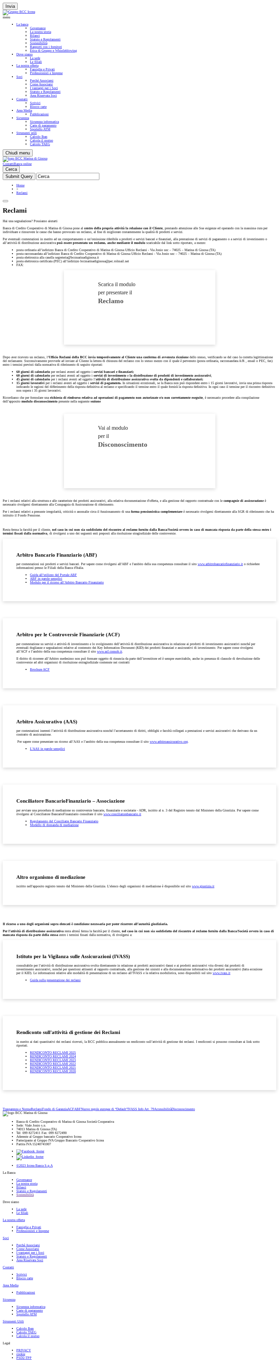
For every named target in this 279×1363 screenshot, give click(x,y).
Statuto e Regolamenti (45, 39)
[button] (139, 17)
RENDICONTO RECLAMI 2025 (53, 1052)
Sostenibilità (38, 43)
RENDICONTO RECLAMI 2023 (53, 1060)
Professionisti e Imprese (46, 73)
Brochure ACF (40, 669)
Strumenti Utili (13, 1321)
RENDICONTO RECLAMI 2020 (53, 1071)
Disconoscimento (183, 1109)
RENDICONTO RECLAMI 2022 (53, 1064)
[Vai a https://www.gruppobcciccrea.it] (19, 12)
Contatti (22, 99)
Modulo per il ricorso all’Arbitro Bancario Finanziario (67, 582)
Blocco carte (38, 107)
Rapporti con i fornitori (46, 47)
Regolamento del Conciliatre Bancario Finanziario (64, 821)
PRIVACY (23, 1350)
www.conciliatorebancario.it (122, 814)
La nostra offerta (27, 65)
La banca (22, 24)
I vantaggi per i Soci (44, 88)
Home (20, 185)
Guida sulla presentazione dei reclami (55, 980)
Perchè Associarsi (41, 80)
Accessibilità (162, 1109)
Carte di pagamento (43, 125)
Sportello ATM (40, 129)
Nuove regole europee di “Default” (104, 1109)
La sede (35, 58)
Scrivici (35, 103)
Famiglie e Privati (42, 69)
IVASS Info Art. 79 (141, 1109)
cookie (20, 1354)
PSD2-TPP (24, 1358)
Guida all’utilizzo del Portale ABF (53, 575)
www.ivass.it (221, 973)
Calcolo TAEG (40, 144)
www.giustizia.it (203, 886)
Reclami (22, 193)
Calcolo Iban (38, 136)
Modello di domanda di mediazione (54, 825)
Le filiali (36, 62)
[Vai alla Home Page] (25, 158)
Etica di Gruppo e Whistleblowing (53, 50)
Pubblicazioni (39, 114)
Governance (38, 28)
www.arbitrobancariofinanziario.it (220, 564)
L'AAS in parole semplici (47, 749)
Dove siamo (24, 54)
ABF (77, 1109)
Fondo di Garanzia (54, 1109)
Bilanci (35, 35)
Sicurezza (22, 118)
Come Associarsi (41, 84)
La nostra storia (40, 32)
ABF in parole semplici (46, 578)
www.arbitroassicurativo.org (169, 741)
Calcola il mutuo (41, 140)
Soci (19, 77)
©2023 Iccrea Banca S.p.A (34, 1165)
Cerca (11, 169)
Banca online (23, 164)
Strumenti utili (26, 133)
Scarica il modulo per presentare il (116, 293)
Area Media (24, 110)
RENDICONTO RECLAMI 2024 (53, 1056)
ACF (70, 1109)
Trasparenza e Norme (17, 1109)
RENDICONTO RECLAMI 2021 (53, 1067)
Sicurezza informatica (44, 122)
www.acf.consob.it (109, 651)
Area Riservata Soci (43, 95)
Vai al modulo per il (122, 436)
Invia (10, 6)
